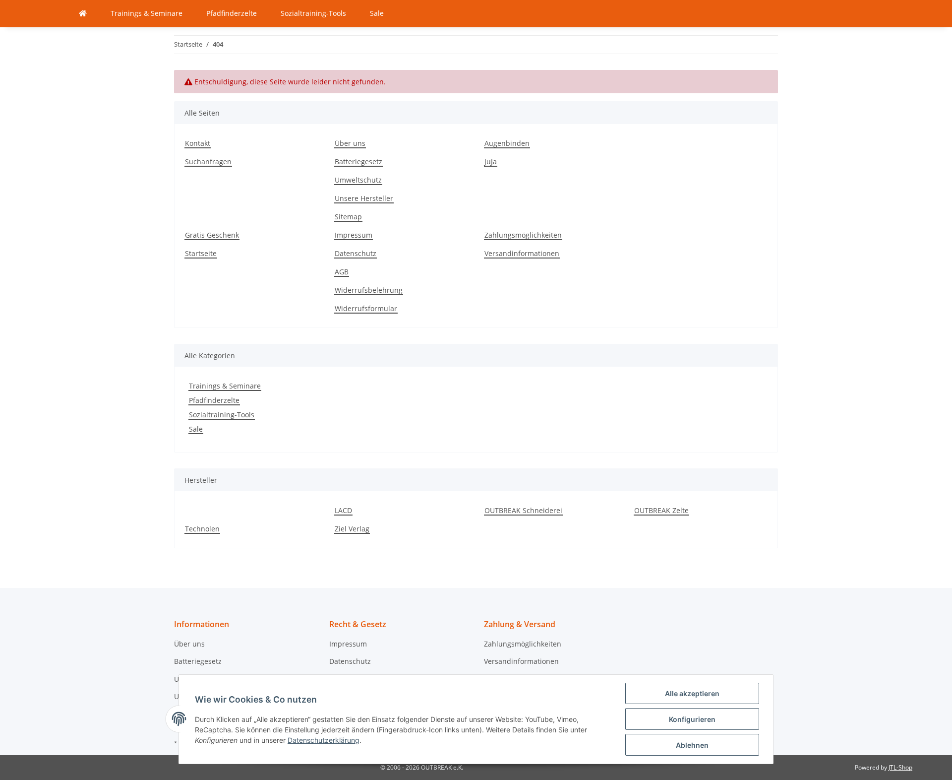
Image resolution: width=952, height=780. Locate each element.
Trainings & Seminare (225, 385)
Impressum (353, 235)
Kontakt (197, 143)
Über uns (350, 143)
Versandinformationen (521, 253)
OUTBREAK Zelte (661, 510)
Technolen (202, 528)
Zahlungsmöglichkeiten (523, 235)
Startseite (201, 253)
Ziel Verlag (352, 528)
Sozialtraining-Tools (221, 414)
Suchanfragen (208, 161)
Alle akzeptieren (692, 693)
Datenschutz (355, 253)
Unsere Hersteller (364, 198)
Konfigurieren (692, 719)
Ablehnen (692, 745)
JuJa (490, 161)
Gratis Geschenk (212, 235)
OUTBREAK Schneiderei (523, 510)
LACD (343, 510)
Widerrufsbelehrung (369, 290)
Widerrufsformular (366, 308)
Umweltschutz (358, 180)
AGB (342, 271)
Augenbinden (507, 143)
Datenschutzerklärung (323, 740)
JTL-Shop (900, 767)
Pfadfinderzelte (214, 400)
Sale (196, 429)
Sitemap (348, 216)
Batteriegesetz (358, 161)
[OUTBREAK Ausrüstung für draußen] (83, 13)
